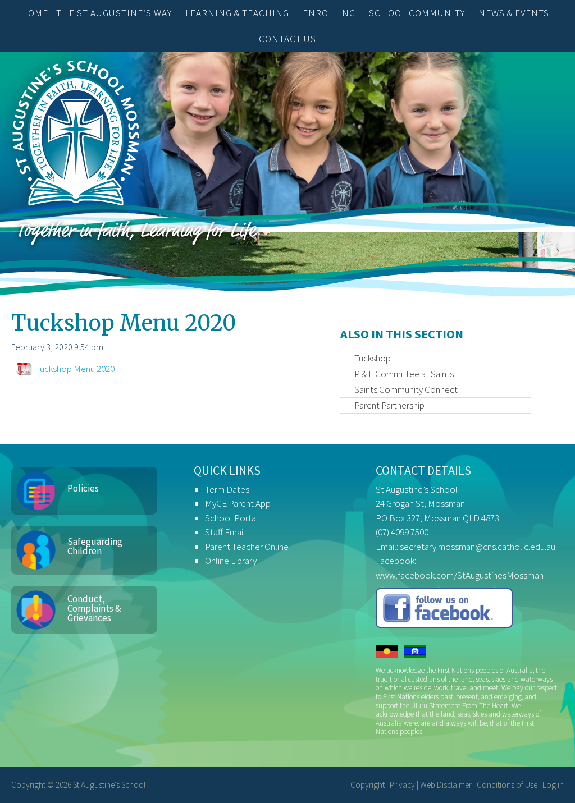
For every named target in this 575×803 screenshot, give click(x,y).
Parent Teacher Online (247, 546)
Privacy (402, 784)
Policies (83, 488)
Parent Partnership (389, 405)
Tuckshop (372, 358)
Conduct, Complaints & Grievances (94, 608)
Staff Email (225, 532)
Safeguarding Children (94, 546)
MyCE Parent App (238, 503)
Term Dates (227, 489)
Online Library (231, 560)
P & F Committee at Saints (404, 374)
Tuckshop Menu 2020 (75, 369)
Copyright (367, 784)
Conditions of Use (507, 784)
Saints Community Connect (406, 389)
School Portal (231, 518)
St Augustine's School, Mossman (76, 136)
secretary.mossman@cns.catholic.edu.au (477, 546)
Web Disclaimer (446, 784)
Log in (553, 784)
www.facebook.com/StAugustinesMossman (460, 575)
